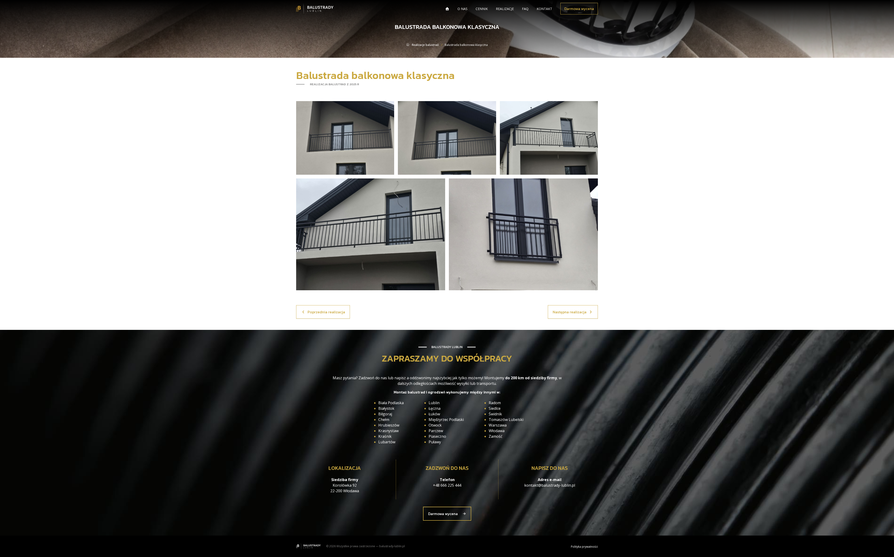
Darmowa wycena (579, 8)
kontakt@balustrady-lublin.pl (549, 485)
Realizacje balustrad (425, 45)
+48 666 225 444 (447, 485)
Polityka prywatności (584, 547)
